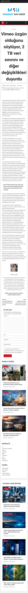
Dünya (3, 450)
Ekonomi (14, 29)
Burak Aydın (12, 386)
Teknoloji (4, 455)
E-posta (6, 339)
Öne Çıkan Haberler (7, 448)
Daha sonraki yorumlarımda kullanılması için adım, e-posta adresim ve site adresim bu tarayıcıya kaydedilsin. (14, 350)
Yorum (6, 316)
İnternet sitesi (7, 344)
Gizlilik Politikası (6, 475)
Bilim (3, 453)
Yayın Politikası (6, 473)
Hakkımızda (5, 468)
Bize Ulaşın (5, 460)
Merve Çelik (6, 85)
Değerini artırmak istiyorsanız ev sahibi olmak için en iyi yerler (20, 302)
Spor (3, 457)
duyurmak (7, 100)
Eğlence (4, 458)
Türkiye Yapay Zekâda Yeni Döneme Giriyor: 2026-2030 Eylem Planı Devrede (13, 532)
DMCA (4, 471)
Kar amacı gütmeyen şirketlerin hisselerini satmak (7, 302)
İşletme (5, 541)
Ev (2, 446)
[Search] (26, 22)
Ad (5, 334)
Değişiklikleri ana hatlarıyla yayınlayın (13, 118)
